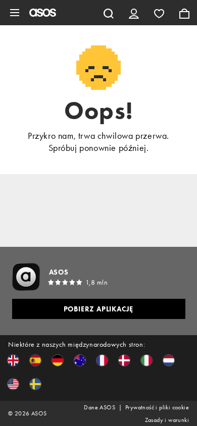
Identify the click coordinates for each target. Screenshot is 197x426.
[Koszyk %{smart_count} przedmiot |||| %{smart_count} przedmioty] (184, 12)
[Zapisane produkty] (159, 12)
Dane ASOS (99, 407)
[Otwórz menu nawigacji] (14, 12)
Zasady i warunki (167, 420)
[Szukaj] (108, 12)
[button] (13, 360)
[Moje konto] (133, 12)
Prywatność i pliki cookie (157, 407)
